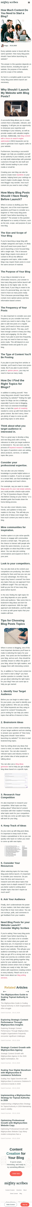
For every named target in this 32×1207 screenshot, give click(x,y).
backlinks (20, 175)
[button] (28, 2)
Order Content (14, 1193)
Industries (19, 1190)
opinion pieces (13, 370)
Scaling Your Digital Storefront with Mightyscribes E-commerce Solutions (16, 1072)
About (25, 1190)
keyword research (16, 447)
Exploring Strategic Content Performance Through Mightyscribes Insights (14, 1022)
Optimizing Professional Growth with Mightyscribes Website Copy (14, 1123)
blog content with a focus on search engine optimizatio (15, 138)
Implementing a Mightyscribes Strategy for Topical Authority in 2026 (15, 1097)
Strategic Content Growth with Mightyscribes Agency (16, 1048)
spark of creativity (20, 408)
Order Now (16, 1173)
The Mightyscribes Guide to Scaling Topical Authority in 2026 (14, 997)
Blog (21, 1193)
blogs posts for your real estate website (16, 489)
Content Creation (10, 1190)
